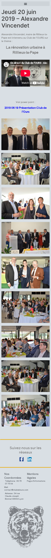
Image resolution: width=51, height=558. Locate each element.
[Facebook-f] (21, 459)
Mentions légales (33, 475)
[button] (25, 3)
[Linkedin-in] (29, 459)
